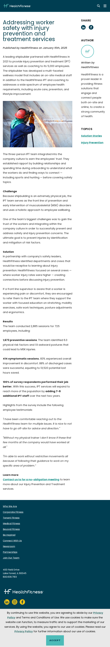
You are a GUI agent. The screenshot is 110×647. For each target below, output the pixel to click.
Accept (55, 640)
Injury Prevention (92, 142)
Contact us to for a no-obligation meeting (31, 479)
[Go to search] (98, 6)
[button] (83, 27)
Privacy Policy (23, 631)
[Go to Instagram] (14, 602)
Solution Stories (91, 136)
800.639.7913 (10, 576)
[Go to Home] (17, 5)
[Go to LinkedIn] (7, 602)
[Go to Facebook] (22, 602)
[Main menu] (105, 6)
